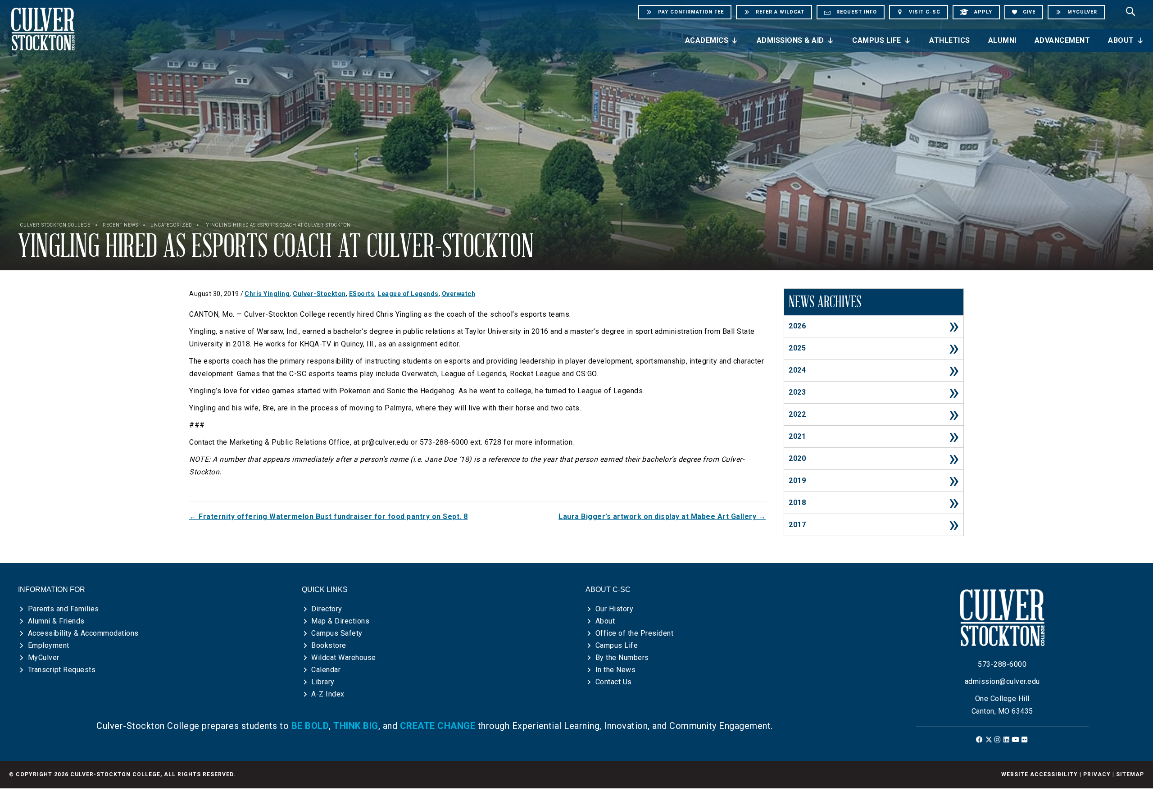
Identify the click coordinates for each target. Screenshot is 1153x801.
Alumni (1002, 40)
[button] (979, 739)
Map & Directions (340, 621)
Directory (326, 609)
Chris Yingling (267, 293)
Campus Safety (337, 633)
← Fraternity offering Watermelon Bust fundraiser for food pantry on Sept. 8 (328, 516)
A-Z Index (328, 694)
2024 (797, 370)
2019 (797, 480)
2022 (797, 414)
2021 (797, 436)
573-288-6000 (1002, 664)
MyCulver (43, 657)
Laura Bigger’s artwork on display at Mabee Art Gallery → (662, 516)
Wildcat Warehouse (343, 657)
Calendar (325, 669)
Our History (614, 609)
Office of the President (634, 633)
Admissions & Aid (790, 40)
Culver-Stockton (319, 293)
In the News (615, 669)
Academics (707, 40)
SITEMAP (1130, 774)
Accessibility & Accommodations (83, 633)
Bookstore (328, 645)
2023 (797, 392)
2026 (797, 326)
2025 (797, 348)
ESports (362, 293)
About (1121, 40)
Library (323, 682)
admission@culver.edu (1002, 681)
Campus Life (876, 40)
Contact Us (613, 682)
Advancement (1062, 40)
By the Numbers (622, 657)
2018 (797, 502)
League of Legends (408, 293)
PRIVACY (1097, 774)
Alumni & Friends (56, 621)
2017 (797, 524)
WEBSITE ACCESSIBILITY (1039, 774)
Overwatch (459, 293)
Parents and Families (63, 609)
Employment (48, 645)
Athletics (949, 40)
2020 (797, 458)
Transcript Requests (62, 669)
